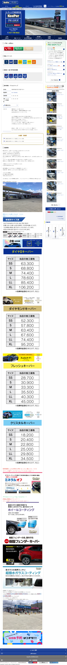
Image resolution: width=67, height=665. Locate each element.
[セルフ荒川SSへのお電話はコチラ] (9, 49)
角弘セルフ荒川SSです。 (52, 69)
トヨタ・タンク (60, 161)
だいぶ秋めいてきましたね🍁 (53, 65)
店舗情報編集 (60, 216)
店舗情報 (60, 38)
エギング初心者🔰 (51, 49)
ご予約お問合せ (7, 37)
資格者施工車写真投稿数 (28, 37)
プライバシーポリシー (4, 662)
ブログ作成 (61, 218)
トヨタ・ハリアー (60, 151)
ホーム (6, 6)
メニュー (27, 6)
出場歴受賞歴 (49, 37)
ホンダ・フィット (60, 106)
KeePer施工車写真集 (37, 6)
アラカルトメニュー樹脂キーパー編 (54, 61)
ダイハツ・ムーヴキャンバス (60, 140)
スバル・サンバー (60, 95)
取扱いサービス (17, 38)
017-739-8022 (14, 92)
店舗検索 (17, 6)
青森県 (12, 9)
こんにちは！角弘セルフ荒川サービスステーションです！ (54, 74)
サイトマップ (13, 662)
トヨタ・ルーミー (60, 184)
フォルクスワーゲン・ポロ (60, 128)
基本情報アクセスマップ (38, 37)
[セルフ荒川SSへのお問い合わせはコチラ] (19, 49)
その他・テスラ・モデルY (59, 117)
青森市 (16, 9)
